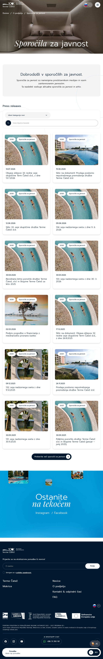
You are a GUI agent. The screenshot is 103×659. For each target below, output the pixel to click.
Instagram (42, 513)
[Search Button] (8, 123)
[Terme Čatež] (13, 4)
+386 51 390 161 (53, 641)
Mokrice (7, 586)
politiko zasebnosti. (23, 572)
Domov (6, 13)
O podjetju (18, 13)
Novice (56, 581)
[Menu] (97, 5)
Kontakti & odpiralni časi (67, 592)
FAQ (55, 597)
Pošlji (92, 566)
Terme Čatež (10, 581)
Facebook (60, 513)
